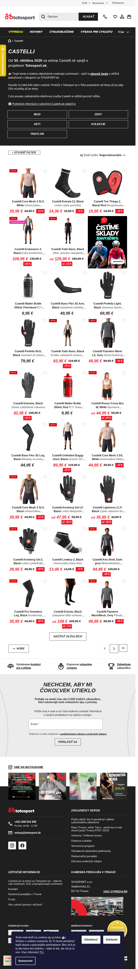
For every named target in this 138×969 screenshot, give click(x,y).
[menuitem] (15, 32)
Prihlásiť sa (67, 741)
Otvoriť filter (24, 153)
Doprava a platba (81, 840)
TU (41, 952)
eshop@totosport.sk (27, 832)
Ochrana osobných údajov (86, 861)
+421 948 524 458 (105, 17)
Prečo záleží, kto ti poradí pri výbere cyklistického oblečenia (92, 821)
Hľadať (88, 16)
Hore (21, 648)
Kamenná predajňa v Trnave (25, 894)
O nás (11, 899)
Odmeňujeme (125, 664)
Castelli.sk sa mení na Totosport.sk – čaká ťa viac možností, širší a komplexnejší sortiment (35, 883)
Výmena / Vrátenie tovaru (86, 835)
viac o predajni (115, 891)
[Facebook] (22, 845)
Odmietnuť (91, 939)
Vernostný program (83, 846)
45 (123, 648)
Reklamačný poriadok (84, 856)
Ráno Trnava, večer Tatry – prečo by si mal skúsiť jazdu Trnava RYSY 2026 (96, 829)
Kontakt (13, 889)
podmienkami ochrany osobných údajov (83, 734)
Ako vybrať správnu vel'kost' (25, 904)
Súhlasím (112, 939)
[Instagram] (12, 845)
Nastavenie (25, 960)
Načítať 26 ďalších (68, 636)
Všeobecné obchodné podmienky (91, 851)
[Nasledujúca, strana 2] (114, 648)
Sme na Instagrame (28, 767)
